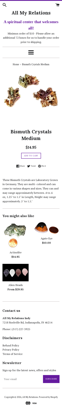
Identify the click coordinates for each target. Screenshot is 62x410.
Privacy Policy (10, 349)
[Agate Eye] (47, 228)
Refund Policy (10, 345)
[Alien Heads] (15, 272)
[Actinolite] (15, 235)
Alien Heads (15, 285)
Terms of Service (12, 354)
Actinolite (15, 252)
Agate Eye (46, 238)
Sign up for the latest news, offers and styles (29, 370)
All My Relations (31, 13)
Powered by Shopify (48, 397)
